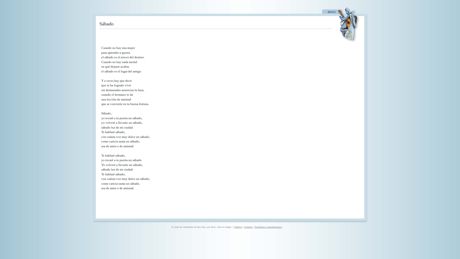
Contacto (248, 227)
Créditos (238, 227)
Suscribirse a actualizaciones (268, 227)
